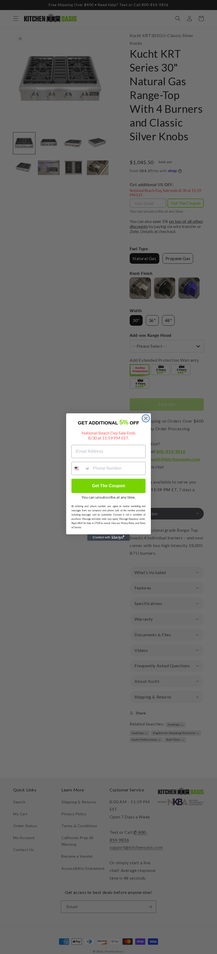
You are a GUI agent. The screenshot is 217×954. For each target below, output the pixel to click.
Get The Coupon (108, 485)
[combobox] (81, 468)
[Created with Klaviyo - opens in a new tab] (108, 537)
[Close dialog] (146, 418)
